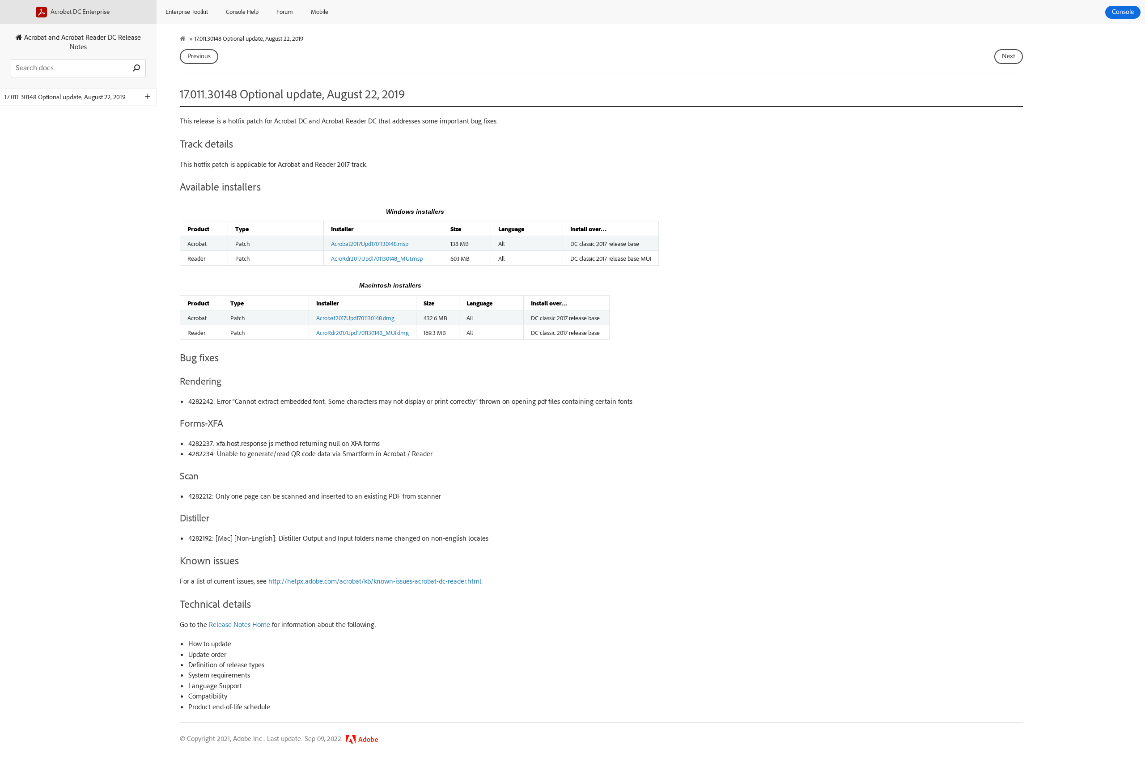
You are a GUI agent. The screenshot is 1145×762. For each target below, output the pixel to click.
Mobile (319, 11)
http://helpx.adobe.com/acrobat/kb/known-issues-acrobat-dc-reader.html (374, 580)
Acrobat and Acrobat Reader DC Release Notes (81, 42)
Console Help (242, 11)
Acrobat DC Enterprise (79, 11)
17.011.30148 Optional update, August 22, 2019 (65, 97)
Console (1123, 12)
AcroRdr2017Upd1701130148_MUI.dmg (362, 332)
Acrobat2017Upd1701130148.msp (369, 243)
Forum (284, 11)
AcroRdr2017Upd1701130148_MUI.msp (377, 258)
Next (1008, 56)
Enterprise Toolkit (186, 11)
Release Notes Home (239, 624)
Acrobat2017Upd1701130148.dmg (355, 317)
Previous (199, 56)
